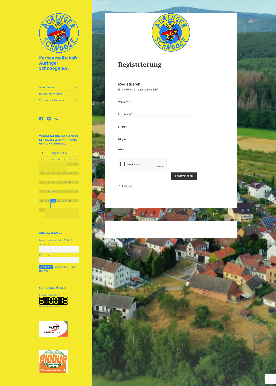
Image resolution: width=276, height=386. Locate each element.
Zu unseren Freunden (52, 100)
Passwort (44, 255)
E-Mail (122, 127)
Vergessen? (61, 267)
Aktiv (121, 149)
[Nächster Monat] (75, 153)
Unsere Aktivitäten (50, 94)
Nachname (125, 114)
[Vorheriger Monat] (42, 153)
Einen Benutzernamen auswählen (138, 89)
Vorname (124, 102)
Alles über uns (48, 87)
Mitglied (122, 139)
